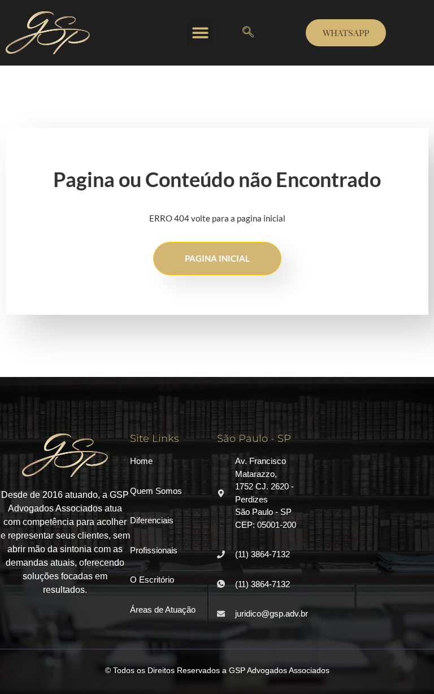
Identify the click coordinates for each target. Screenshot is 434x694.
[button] (200, 33)
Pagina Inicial (217, 258)
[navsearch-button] (248, 32)
